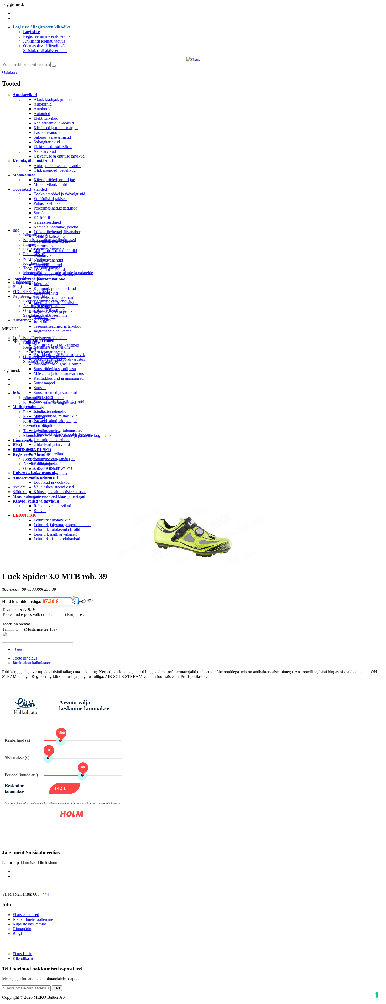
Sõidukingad (23, 491)
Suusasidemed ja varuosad (55, 392)
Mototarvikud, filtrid (50, 184)
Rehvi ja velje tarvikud (52, 506)
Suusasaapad (44, 383)
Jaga (17, 649)
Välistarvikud (45, 151)
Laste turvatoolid (47, 132)
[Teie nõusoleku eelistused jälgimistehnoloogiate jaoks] (377, 995)
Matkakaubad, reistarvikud (56, 416)
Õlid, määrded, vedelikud (55, 170)
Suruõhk (41, 213)
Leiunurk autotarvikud (52, 520)
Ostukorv (10, 72)
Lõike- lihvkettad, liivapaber (57, 231)
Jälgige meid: (13, 4)
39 (15, 501)
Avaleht (19, 487)
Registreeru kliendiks (30, 296)
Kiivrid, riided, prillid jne (54, 179)
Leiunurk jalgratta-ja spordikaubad (62, 524)
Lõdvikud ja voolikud (52, 482)
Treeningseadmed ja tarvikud (57, 326)
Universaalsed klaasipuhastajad (59, 496)
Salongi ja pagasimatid (52, 137)
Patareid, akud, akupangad (55, 421)
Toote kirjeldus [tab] (25, 658)
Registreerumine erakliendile (46, 36)
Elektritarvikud (46, 118)
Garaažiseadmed (47, 222)
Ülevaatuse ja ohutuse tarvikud (59, 156)
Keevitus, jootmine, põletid (56, 227)
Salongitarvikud (47, 142)
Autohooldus (44, 109)
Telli (57, 988)
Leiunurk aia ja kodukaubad (57, 539)
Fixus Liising (34, 254)
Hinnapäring (23, 282)
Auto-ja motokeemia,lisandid (57, 165)
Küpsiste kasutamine (30, 924)
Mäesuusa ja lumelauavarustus (59, 373)
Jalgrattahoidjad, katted (53, 331)
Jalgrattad (41, 283)
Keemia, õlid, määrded (33, 161)
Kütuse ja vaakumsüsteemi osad (60, 491)
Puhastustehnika (47, 203)
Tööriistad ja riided (30, 189)
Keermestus (43, 246)
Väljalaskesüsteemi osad (54, 487)
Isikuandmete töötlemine (43, 235)
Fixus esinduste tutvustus (43, 249)
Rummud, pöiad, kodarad (55, 288)
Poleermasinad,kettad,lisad (55, 208)
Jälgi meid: (11, 370)
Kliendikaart (33, 258)
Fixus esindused (26, 914)
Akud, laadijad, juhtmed (54, 99)
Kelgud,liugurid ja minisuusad (59, 378)
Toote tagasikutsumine (41, 268)
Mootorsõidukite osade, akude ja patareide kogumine (67, 435)
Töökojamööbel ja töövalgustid (59, 194)
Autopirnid (43, 104)
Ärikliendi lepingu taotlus (44, 41)
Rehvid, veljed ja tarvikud (36, 501)
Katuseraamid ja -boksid (54, 123)
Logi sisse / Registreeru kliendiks (41, 27)
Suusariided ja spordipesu (55, 369)
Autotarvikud (25, 94)
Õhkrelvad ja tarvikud (52, 444)
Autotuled (42, 113)
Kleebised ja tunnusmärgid (56, 127)
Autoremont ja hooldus (32, 320)
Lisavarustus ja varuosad (54, 298)
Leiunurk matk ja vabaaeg (55, 534)
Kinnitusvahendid (48, 260)
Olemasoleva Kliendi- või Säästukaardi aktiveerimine (45, 48)
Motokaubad (24, 175)
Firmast (29, 244)
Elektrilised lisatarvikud (53, 146)
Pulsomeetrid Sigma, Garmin (57, 364)
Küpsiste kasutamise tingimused (49, 239)
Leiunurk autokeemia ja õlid (57, 529)
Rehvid (40, 510)
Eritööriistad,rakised (50, 198)
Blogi (17, 287)
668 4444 (41, 894)
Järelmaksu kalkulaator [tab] (31, 663)
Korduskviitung (36, 263)
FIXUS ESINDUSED (31, 291)
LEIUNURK (24, 515)
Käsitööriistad (45, 217)
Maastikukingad (26, 496)
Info (16, 230)
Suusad (40, 387)
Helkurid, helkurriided (52, 439)
